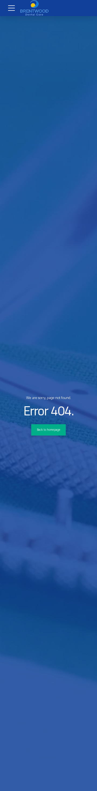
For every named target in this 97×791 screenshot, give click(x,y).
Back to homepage (48, 429)
